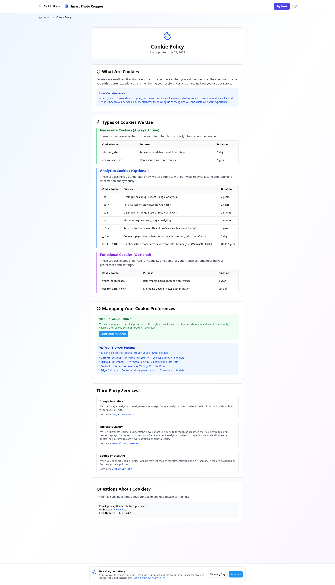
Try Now (282, 6)
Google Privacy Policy (122, 468)
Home (46, 17)
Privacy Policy (118, 509)
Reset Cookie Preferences (113, 333)
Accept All (236, 574)
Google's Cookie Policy (123, 414)
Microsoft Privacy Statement (125, 443)
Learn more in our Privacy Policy (149, 577)
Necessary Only (217, 574)
